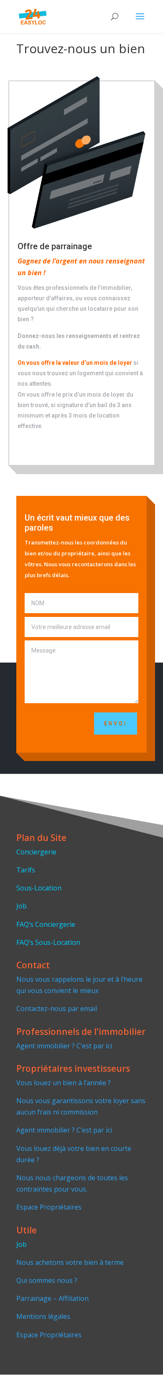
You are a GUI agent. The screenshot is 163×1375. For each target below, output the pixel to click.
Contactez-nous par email (56, 1008)
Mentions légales (43, 1316)
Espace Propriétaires (49, 1207)
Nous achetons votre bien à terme (70, 1262)
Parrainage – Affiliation (52, 1298)
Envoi (115, 723)
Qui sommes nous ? (46, 1280)
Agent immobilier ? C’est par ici (64, 1045)
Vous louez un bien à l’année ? (63, 1082)
